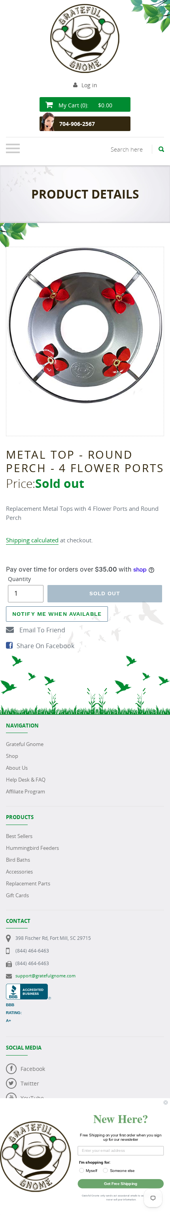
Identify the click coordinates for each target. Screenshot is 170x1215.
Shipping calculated (32, 540)
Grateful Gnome (24, 744)
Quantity (19, 579)
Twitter (30, 1083)
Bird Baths (18, 859)
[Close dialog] (165, 1102)
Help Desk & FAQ (25, 779)
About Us (17, 767)
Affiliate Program (25, 791)
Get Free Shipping (120, 1183)
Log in (89, 85)
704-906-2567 (77, 124)
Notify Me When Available (57, 614)
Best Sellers (19, 836)
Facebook (33, 1068)
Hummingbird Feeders (32, 847)
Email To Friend (41, 630)
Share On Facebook (45, 645)
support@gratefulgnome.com (45, 976)
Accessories (19, 871)
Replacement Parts (28, 883)
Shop (12, 755)
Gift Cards (17, 895)
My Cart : (84, 105)
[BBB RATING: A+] (28, 988)
